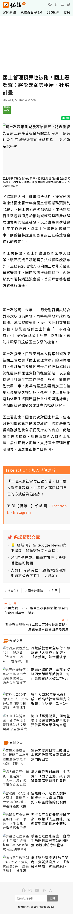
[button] (68, 4)
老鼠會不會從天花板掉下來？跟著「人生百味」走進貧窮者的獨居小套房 (50, 819)
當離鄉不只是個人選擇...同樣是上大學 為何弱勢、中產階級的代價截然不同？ (50, 797)
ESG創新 (53, 12)
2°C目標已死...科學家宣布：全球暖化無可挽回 (38, 560)
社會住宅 (13, 590)
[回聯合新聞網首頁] (6, 5)
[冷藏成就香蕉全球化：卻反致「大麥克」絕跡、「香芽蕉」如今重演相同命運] (16, 655)
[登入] (62, 4)
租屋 (55, 590)
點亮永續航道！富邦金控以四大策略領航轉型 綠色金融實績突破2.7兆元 (50, 673)
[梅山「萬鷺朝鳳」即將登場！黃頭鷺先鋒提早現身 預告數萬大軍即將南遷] (16, 723)
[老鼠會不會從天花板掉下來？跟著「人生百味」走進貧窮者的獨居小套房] (16, 821)
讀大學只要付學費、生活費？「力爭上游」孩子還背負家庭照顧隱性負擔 (50, 776)
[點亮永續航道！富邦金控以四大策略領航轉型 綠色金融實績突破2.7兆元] (16, 676)
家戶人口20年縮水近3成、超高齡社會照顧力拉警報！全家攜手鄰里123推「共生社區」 (50, 698)
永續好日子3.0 (31, 12)
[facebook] (50, 4)
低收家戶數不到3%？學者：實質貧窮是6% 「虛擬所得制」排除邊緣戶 (50, 861)
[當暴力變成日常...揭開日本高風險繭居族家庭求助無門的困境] (16, 757)
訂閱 (52, 898)
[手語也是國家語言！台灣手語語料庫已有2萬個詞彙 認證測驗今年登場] (16, 843)
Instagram (22, 512)
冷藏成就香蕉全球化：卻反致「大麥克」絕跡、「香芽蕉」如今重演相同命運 (50, 652)
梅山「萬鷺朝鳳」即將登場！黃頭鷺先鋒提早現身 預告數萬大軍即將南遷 (50, 720)
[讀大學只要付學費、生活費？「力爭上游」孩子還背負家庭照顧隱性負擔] (16, 778)
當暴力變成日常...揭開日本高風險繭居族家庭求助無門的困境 (50, 754)
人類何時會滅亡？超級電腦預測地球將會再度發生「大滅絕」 (38, 572)
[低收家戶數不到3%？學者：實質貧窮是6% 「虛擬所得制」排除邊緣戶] (16, 864)
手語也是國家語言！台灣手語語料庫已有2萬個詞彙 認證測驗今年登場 (50, 840)
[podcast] (56, 4)
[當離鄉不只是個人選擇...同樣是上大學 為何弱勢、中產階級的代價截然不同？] (16, 800)
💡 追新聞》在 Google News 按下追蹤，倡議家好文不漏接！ (38, 547)
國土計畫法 (35, 590)
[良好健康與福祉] (7, 111)
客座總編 (9, 12)
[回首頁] (14, 5)
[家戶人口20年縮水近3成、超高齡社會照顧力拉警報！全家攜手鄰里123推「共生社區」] (16, 701)
